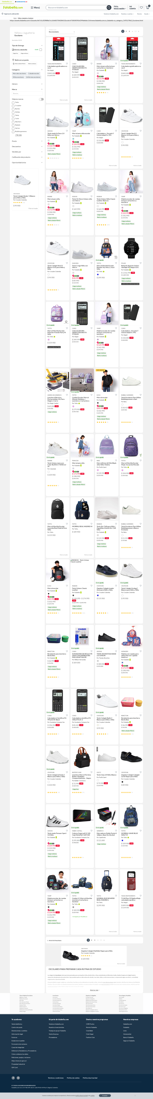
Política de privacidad (90, 1078)
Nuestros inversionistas (56, 1027)
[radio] (97, 92)
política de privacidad (82, 1095)
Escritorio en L (122, 1006)
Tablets (120, 998)
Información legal (17, 1034)
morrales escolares (108, 982)
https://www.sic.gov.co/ (19, 1061)
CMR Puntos (90, 1024)
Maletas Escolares (23, 998)
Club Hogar (90, 1034)
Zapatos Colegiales (90, 998)
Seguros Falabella (129, 1041)
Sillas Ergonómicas (123, 1011)
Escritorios (121, 1003)
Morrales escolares (19, 73)
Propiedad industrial (18, 1064)
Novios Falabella (91, 1027)
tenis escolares (105, 984)
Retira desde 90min (20, 63)
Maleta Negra (22, 1011)
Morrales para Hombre (24, 1003)
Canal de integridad (18, 1047)
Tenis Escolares (89, 1003)
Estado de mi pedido (18, 1041)
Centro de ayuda (17, 1027)
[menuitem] (126, 13)
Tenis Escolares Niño (90, 1006)
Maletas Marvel (23, 1006)
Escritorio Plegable (123, 1008)
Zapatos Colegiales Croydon (92, 1011)
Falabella (126, 1027)
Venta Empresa (53, 1034)
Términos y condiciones (56, 1078)
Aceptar (105, 1095)
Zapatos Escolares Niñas (91, 1002)
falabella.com (127, 1024)
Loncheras (55, 997)
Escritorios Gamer (123, 1005)
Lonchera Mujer (56, 1005)
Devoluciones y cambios (19, 1031)
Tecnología (121, 997)
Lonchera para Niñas (57, 1009)
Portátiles (121, 1002)
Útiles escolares (18, 77)
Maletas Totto (22, 1005)
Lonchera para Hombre (58, 1008)
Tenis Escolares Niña (90, 1005)
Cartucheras (55, 1002)
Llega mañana (24, 53)
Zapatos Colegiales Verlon (92, 1009)
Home (15, 18)
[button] (78, 7)
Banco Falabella (128, 1037)
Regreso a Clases (23, 997)
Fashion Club (90, 1037)
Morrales (21, 1000)
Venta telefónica (17, 1024)
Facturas (14, 1037)
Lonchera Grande (57, 1003)
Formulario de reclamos (19, 1044)
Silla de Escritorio (123, 1009)
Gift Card (15, 1067)
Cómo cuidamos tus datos (20, 1054)
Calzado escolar (33, 73)
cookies (92, 1095)
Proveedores (53, 1037)
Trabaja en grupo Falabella (57, 1031)
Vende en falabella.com (56, 1024)
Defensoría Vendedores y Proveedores (24, 1051)
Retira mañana (32, 63)
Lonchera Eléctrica (57, 1000)
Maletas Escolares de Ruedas (26, 1009)
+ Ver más (18, 135)
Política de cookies (73, 1078)
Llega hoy (15, 53)
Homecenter (127, 1034)
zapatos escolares (52, 986)
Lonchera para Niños (57, 1006)
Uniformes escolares (33, 77)
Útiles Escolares (56, 1011)
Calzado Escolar (89, 997)
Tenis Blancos (89, 1008)
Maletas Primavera (23, 1008)
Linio (125, 1031)
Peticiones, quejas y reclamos (21, 1057)
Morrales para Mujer (24, 1002)
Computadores (122, 1000)
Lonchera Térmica (57, 998)
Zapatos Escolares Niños (91, 1000)
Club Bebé (89, 1031)
